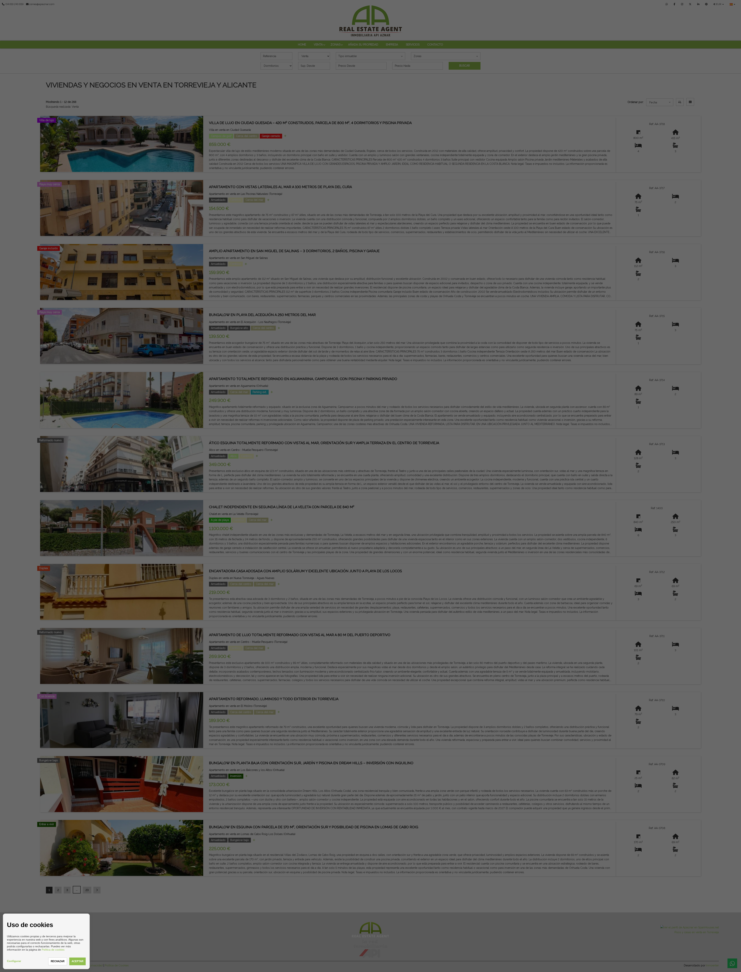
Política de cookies (53, 949)
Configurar (14, 961)
